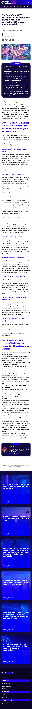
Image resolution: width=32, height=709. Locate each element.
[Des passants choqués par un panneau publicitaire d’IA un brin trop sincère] (16, 489)
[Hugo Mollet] (2, 34)
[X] (6, 40)
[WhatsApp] (13, 40)
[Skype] (14, 454)
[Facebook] (2, 40)
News (8, 465)
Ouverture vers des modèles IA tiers (13, 85)
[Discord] (9, 454)
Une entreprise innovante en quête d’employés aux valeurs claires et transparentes (16, 582)
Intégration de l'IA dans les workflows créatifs (16, 71)
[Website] (12, 673)
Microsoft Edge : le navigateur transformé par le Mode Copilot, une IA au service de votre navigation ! (16, 615)
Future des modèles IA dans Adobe (13, 83)
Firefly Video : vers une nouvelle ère (13, 74)
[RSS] (6, 673)
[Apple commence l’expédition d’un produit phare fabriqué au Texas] (16, 521)
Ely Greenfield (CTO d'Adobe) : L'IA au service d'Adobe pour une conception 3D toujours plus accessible (16, 68)
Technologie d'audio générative (12, 80)
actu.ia (4, 465)
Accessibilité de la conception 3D (13, 78)
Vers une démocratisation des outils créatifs (16, 91)
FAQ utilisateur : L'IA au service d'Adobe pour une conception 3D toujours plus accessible (16, 94)
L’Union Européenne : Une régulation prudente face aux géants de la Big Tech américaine (15, 647)
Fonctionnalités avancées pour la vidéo (14, 76)
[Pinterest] (9, 40)
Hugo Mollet (8, 34)
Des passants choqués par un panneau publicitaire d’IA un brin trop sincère (16, 486)
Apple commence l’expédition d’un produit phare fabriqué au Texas (16, 518)
